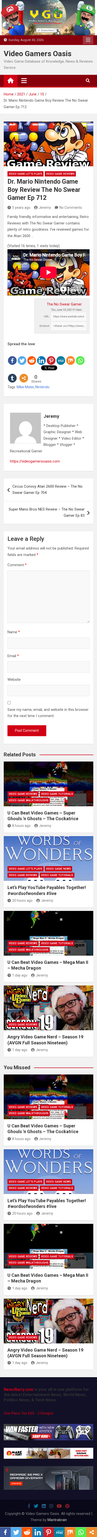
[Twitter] (22, 356)
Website (14, 679)
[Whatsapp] (80, 356)
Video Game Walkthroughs (28, 800)
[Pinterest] (51, 356)
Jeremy (45, 208)
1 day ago (19, 975)
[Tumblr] (12, 374)
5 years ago (21, 208)
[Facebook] (12, 356)
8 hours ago (21, 826)
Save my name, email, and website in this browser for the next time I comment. (48, 712)
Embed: (45, 326)
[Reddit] (31, 356)
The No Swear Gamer (64, 304)
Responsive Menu (88, 40)
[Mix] (70, 356)
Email (13, 656)
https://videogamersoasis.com (35, 461)
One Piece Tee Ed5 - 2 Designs (28, 1413)
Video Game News (58, 868)
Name (13, 632)
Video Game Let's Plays (25, 173)
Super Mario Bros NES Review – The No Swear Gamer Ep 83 (47, 512)
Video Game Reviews (60, 173)
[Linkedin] (41, 356)
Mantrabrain (57, 1520)
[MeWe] (60, 356)
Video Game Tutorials (57, 794)
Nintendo (42, 387)
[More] (23, 374)
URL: (47, 316)
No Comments (70, 208)
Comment (17, 565)
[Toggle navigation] (24, 80)
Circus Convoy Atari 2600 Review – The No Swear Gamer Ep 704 (47, 489)
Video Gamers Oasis (37, 53)
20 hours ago (22, 900)
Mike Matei (25, 387)
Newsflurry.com (18, 1389)
